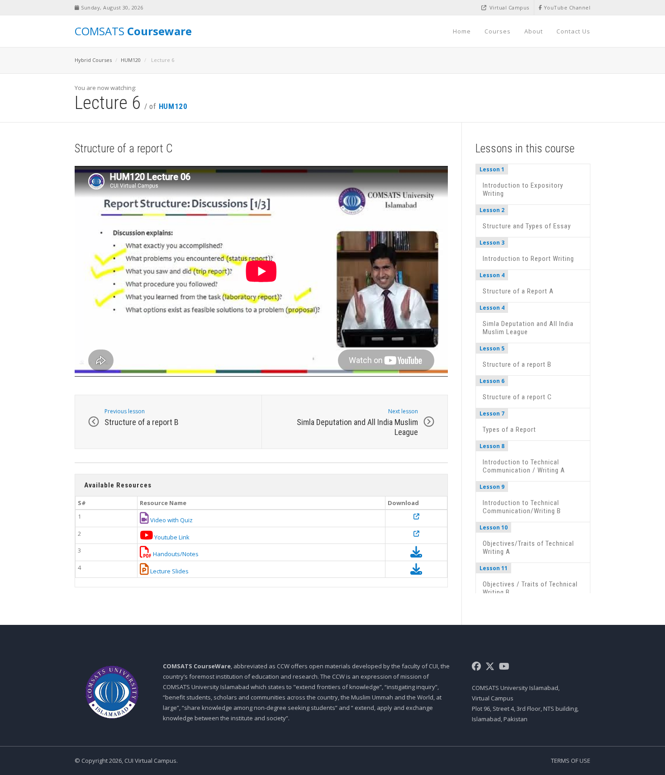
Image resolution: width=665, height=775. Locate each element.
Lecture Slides (169, 571)
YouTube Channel (566, 7)
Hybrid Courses (93, 60)
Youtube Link (171, 537)
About (533, 31)
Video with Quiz (171, 520)
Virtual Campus (508, 7)
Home (462, 31)
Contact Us (573, 31)
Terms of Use (570, 760)
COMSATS (133, 31)
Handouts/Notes (175, 554)
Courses (497, 31)
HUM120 (131, 60)
